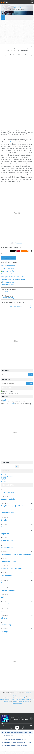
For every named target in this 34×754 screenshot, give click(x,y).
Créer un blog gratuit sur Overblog (9, 698)
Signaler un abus (4, 699)
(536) (7, 476)
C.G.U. (12, 699)
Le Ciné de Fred (17, 7)
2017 (3, 46)
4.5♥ (18, 46)
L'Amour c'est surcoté (8, 561)
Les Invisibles (5, 604)
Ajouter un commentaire (16, 306)
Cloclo (3, 583)
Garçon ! (4, 527)
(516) (3, 478)
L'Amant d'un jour (7, 513)
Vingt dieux (5, 534)
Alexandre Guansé (7, 48)
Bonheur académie (8, 499)
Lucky (3, 597)
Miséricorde (5, 618)
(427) (5, 480)
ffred (13, 404)
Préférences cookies (17, 703)
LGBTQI (30, 48)
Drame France (11, 46)
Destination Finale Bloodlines (11, 568)
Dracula (4, 520)
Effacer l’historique (8, 590)
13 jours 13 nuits (7, 540)
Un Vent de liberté (7, 492)
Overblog (28, 693)
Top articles (23, 698)
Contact (30, 698)
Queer (3, 611)
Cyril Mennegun (25, 46)
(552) (3, 474)
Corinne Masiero (21, 48)
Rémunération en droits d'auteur (24, 699)
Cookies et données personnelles (21, 701)
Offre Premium (7, 701)
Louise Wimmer (6, 576)
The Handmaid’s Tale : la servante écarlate (16, 555)
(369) (3, 482)
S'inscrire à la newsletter (8, 258)
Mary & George (6, 625)
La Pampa (4, 632)
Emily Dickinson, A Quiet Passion (13, 506)
